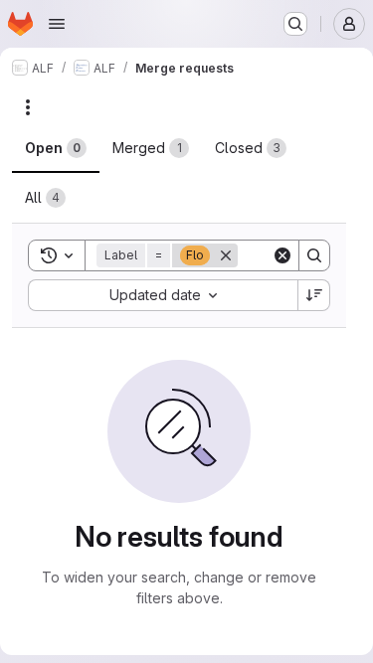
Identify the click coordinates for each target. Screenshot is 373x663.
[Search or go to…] (295, 24)
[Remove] (226, 255)
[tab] (55, 148)
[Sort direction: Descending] (314, 295)
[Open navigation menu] (57, 24)
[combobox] (162, 295)
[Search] (314, 255)
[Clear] (282, 255)
